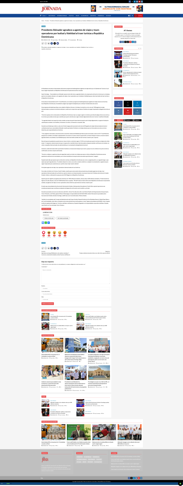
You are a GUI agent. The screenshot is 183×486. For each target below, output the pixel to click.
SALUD (77, 15)
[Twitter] (132, 2)
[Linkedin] (135, 2)
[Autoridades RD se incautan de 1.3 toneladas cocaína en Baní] (52, 345)
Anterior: (55, 253)
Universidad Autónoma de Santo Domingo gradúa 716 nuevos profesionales (80, 403)
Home (44, 15)
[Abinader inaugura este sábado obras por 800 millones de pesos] (130, 432)
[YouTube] (130, 42)
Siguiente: (94, 252)
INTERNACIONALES (62, 15)
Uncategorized (98, 461)
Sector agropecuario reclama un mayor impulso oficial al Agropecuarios (118, 64)
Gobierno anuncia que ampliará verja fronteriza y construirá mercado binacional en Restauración (51, 383)
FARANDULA (101, 15)
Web (42, 296)
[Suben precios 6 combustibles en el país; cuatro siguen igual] (104, 432)
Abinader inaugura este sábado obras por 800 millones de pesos (80, 326)
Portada (43, 26)
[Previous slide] (139, 48)
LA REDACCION (46, 40)
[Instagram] (142, 2)
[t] (125, 42)
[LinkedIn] (133, 42)
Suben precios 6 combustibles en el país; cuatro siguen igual (45, 326)
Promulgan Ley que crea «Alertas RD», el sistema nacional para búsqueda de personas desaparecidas (98, 383)
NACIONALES (52, 15)
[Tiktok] (128, 42)
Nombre (43, 285)
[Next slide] (141, 48)
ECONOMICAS (84, 15)
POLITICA (71, 15)
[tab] (118, 120)
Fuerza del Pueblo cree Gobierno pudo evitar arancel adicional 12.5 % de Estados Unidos (80, 317)
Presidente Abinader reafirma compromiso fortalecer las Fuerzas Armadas (45, 412)
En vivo (140, 15)
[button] (40, 15)
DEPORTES (93, 15)
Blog (42, 478)
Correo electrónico (45, 291)
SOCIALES (108, 15)
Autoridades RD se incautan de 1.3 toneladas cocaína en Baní (45, 317)
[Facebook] (130, 2)
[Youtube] (139, 2)
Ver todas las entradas (63, 218)
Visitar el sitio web (48, 218)
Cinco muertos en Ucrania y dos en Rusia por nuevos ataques (118, 164)
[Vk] (135, 42)
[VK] (137, 2)
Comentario (44, 266)
